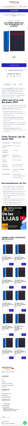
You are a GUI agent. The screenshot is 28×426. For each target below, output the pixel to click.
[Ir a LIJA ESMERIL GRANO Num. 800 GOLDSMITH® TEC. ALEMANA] (8, 249)
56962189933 (6, 405)
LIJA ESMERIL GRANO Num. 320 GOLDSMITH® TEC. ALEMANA (7, 327)
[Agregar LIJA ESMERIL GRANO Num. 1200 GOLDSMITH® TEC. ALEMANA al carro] (24, 310)
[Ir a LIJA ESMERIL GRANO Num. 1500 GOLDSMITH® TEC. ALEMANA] (8, 295)
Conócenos (4, 387)
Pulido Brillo (13, 13)
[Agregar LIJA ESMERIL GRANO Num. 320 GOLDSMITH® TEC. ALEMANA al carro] (11, 334)
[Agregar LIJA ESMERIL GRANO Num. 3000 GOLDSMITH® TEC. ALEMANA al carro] (24, 334)
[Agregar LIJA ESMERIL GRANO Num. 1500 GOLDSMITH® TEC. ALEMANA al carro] (11, 310)
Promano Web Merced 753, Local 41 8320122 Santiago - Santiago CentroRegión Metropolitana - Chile (11, 409)
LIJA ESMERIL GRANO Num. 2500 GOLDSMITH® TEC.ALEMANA (20, 352)
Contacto (4, 381)
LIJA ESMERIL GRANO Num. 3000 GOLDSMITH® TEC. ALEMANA (19, 328)
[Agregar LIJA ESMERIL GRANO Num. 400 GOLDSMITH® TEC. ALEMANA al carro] (24, 264)
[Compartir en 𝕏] (11, 76)
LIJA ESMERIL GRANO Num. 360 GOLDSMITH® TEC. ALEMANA (7, 352)
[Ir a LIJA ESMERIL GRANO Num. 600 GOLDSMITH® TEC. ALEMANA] (8, 272)
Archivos (21, 84)
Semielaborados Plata (6, 393)
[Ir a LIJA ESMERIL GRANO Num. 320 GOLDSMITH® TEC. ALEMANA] (8, 318)
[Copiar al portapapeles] (20, 76)
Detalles (14, 84)
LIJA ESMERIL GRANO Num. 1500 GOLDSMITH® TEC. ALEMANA (7, 304)
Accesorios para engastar (7, 385)
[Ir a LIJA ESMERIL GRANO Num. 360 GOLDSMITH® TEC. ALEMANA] (8, 343)
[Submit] (21, 6)
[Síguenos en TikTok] (12, 372)
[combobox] (13, 6)
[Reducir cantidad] (3, 60)
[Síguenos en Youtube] (10, 372)
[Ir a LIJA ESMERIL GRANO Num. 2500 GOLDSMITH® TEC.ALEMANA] (20, 343)
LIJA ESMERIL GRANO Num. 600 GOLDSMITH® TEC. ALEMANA (7, 281)
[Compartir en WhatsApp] (14, 76)
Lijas (19, 13)
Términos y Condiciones (7, 383)
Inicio (8, 13)
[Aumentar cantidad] (25, 60)
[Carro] (26, 7)
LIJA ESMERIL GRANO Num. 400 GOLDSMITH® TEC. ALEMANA (19, 258)
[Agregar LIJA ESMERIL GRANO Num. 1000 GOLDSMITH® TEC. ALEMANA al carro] (24, 287)
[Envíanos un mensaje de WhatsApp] (25, 423)
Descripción (7, 84)
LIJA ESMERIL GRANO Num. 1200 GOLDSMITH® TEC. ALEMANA (20, 304)
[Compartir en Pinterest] (17, 76)
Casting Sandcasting (6, 397)
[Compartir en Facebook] (8, 76)
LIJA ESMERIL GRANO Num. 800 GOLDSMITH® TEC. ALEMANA (7, 258)
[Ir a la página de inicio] (14, 2)
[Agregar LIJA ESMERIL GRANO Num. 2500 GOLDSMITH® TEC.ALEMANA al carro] (24, 357)
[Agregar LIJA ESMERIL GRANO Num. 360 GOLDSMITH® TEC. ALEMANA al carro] (11, 357)
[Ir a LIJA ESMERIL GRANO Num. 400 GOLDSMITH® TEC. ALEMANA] (20, 249)
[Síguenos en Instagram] (7, 372)
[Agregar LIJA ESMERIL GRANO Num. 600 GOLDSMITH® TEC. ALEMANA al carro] (11, 287)
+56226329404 (6, 403)
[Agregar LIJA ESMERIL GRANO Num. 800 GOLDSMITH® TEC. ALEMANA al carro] (11, 264)
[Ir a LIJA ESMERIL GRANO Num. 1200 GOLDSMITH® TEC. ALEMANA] (20, 295)
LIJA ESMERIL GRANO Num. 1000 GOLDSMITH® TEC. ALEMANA (20, 281)
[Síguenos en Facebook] (9, 372)
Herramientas (5, 395)
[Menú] (2, 7)
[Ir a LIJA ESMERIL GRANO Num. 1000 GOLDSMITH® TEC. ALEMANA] (20, 272)
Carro (3, 380)
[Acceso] (24, 7)
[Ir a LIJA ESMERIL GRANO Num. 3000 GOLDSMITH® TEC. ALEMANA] (20, 318)
